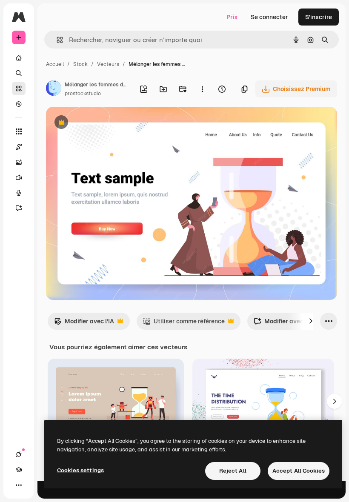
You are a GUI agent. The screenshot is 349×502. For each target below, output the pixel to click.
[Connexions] (19, 454)
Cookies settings (80, 470)
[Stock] (19, 88)
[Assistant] (19, 208)
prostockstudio (83, 93)
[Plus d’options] (202, 88)
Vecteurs (108, 64)
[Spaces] (19, 147)
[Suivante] (310, 321)
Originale (102, 123)
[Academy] (19, 469)
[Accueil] (19, 58)
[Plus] (19, 485)
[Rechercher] (19, 73)
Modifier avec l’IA (84, 323)
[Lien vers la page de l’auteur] (53, 89)
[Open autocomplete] (56, 40)
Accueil (55, 64)
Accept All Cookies (298, 470)
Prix (232, 17)
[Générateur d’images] (19, 162)
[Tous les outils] (19, 131)
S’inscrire (318, 17)
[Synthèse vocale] (19, 193)
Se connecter (269, 17)
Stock (80, 64)
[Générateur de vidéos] (19, 177)
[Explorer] (19, 104)
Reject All (232, 470)
